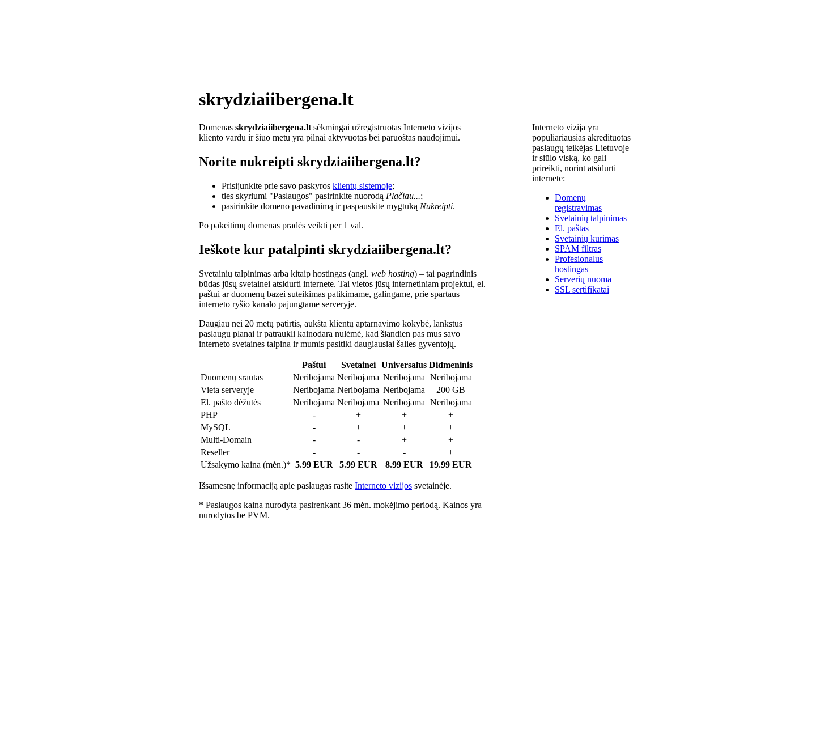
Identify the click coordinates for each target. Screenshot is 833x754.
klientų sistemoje (362, 185)
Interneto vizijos (383, 485)
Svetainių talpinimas (591, 218)
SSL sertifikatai (582, 289)
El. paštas (572, 228)
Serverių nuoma (583, 279)
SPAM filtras (578, 248)
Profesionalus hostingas (579, 264)
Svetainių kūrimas (587, 238)
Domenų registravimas (578, 203)
